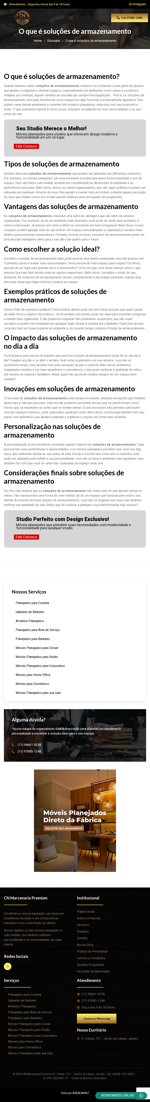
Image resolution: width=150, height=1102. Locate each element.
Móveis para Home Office (33, 675)
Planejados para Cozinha (32, 603)
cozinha (93, 323)
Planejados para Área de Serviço (38, 630)
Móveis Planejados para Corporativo (40, 666)
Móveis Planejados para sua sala (38, 693)
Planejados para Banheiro (33, 639)
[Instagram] (7, 966)
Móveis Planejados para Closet (37, 648)
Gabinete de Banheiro (30, 612)
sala (69, 95)
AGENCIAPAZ (80, 1093)
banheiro (112, 323)
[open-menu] (71, 17)
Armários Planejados (30, 621)
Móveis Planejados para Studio (37, 657)
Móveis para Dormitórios (32, 684)
